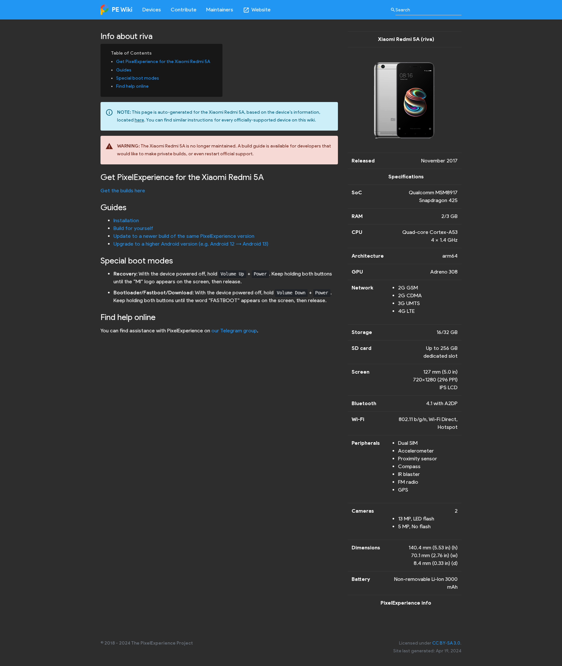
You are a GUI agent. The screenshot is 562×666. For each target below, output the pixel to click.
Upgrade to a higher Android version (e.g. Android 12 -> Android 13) (191, 244)
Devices (151, 9)
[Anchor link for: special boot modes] (161, 77)
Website (257, 9)
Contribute (183, 9)
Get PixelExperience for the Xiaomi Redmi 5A (163, 61)
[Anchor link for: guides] (133, 69)
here (139, 120)
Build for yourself (133, 228)
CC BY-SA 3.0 (446, 643)
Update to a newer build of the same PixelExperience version (184, 236)
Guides (123, 70)
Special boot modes (137, 78)
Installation (126, 220)
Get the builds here (122, 190)
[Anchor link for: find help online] (151, 85)
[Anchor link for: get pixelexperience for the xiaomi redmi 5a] (212, 61)
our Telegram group (234, 330)
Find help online (132, 86)
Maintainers (219, 9)
